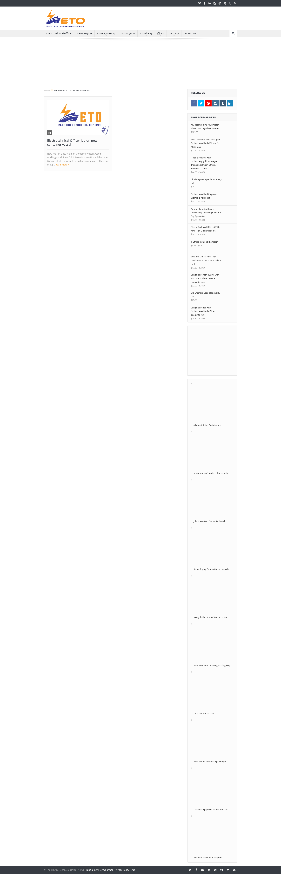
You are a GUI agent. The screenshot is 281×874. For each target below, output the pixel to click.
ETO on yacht (127, 33)
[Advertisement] (140, 64)
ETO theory (146, 33)
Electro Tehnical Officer (59, 33)
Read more (61, 164)
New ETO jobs (84, 33)
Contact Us (190, 33)
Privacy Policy (122, 869)
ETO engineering (106, 33)
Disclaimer (92, 869)
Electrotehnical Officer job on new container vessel (72, 142)
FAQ (132, 869)
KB (162, 33)
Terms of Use (106, 869)
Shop (176, 33)
